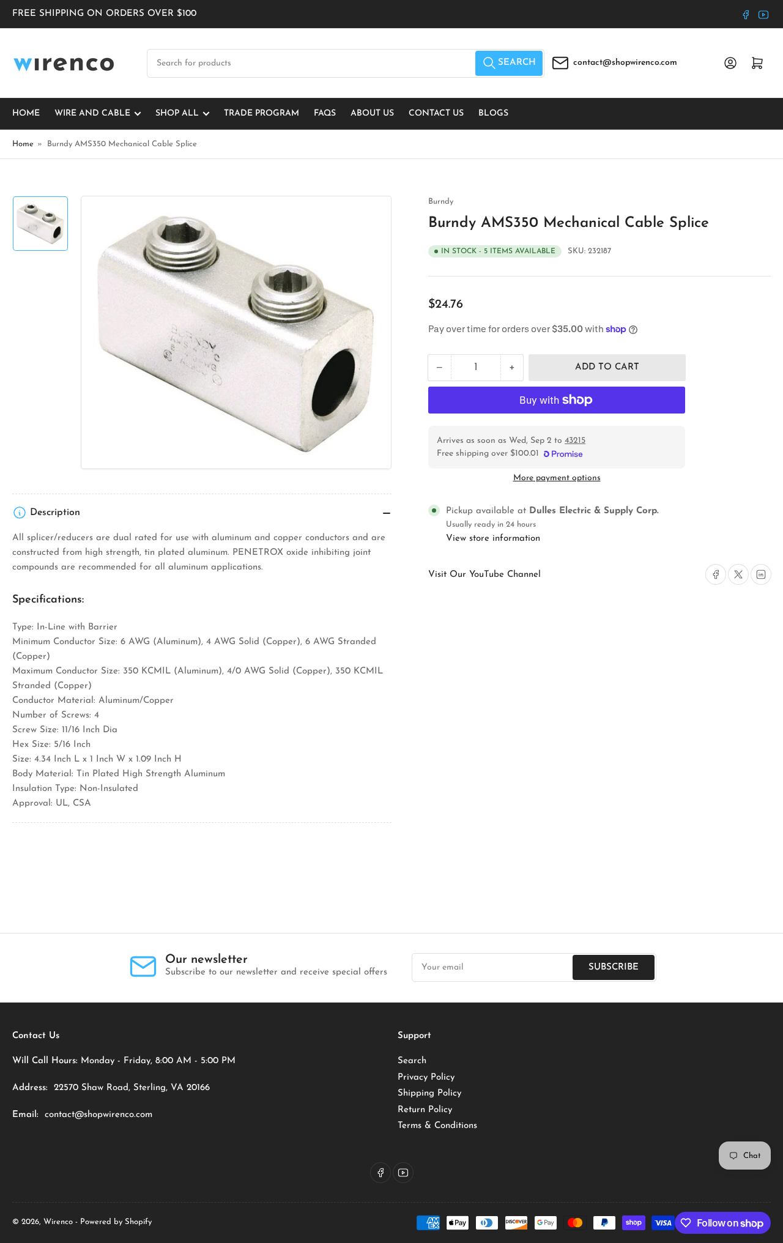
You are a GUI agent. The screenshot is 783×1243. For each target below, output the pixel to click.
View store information (493, 538)
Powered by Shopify (116, 1222)
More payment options (557, 478)
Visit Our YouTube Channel (484, 574)
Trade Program (261, 113)
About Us (372, 113)
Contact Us (436, 113)
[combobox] (345, 63)
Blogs (493, 113)
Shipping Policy (429, 1093)
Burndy (440, 202)
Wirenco (58, 1222)
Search (412, 1061)
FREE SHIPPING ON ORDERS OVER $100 (104, 13)
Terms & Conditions (437, 1125)
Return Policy (425, 1110)
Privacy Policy (426, 1077)
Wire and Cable (92, 113)
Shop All (177, 113)
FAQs (325, 113)
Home (26, 113)
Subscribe (613, 967)
